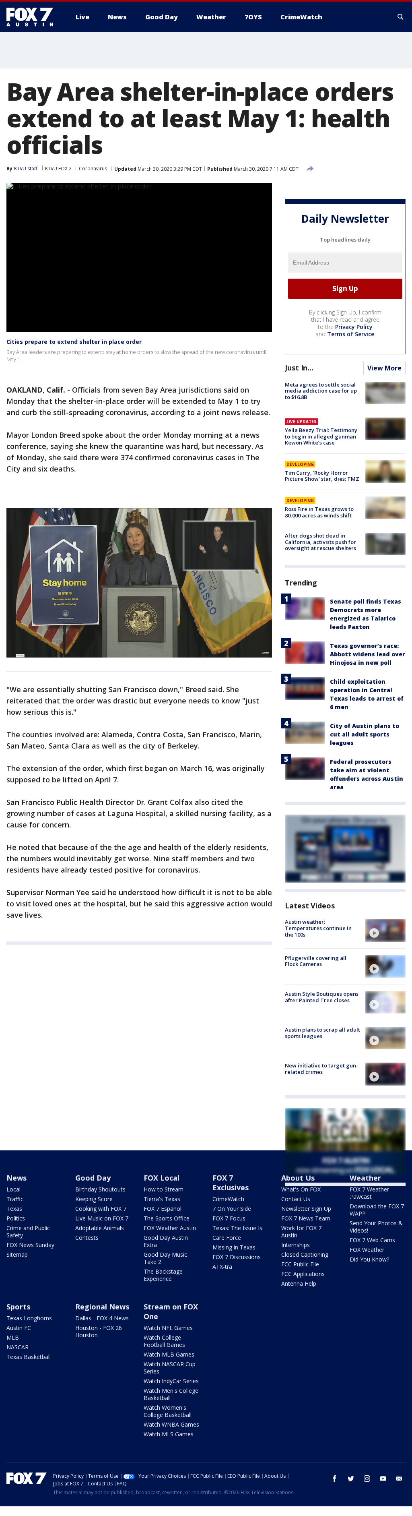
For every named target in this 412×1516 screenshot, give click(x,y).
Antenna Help (298, 1283)
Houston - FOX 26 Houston (98, 1331)
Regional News (102, 1306)
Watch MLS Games (169, 1434)
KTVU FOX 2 (58, 168)
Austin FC (18, 1328)
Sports (18, 1306)
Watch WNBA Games (171, 1424)
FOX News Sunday (30, 1245)
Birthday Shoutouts (100, 1189)
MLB (12, 1337)
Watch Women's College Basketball (168, 1411)
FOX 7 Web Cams (372, 1240)
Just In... (299, 367)
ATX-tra (222, 1266)
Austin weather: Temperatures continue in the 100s (318, 928)
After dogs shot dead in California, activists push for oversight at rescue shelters (320, 542)
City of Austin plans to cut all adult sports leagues (364, 734)
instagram (366, 1478)
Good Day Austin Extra (166, 1241)
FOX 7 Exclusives (230, 1182)
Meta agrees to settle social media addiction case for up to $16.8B (321, 391)
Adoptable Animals (99, 1228)
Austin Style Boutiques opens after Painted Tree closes (321, 997)
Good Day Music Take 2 (165, 1258)
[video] (385, 930)
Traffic (14, 1199)
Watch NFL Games (168, 1328)
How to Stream (163, 1189)
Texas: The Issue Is (237, 1228)
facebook (334, 1478)
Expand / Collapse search (401, 17)
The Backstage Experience (163, 1275)
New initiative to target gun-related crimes (321, 1068)
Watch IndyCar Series (171, 1381)
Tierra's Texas (162, 1199)
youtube (383, 1478)
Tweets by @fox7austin (320, 1195)
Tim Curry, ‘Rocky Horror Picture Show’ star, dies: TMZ (322, 476)
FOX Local (161, 1178)
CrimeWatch (228, 1199)
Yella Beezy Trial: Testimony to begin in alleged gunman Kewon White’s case (321, 436)
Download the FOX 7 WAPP (377, 1209)
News (16, 1178)
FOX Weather (367, 1249)
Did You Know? (369, 1259)
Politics (15, 1218)
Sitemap (17, 1254)
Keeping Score (94, 1199)
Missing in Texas (233, 1247)
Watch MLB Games (169, 1354)
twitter (350, 1478)
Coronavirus (93, 168)
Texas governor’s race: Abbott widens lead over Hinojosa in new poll (367, 654)
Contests (87, 1237)
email (399, 1478)
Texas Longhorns (29, 1318)
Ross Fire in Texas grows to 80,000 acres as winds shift (319, 512)
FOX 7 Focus (228, 1218)
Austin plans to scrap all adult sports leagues (322, 1033)
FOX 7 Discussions (236, 1257)
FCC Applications (303, 1274)
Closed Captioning (304, 1254)
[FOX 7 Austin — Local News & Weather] (33, 17)
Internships (295, 1245)
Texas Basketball (28, 1357)
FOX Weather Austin (170, 1228)
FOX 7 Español (162, 1208)
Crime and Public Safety (28, 1231)
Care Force (226, 1237)
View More (384, 368)
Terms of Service (350, 334)
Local (13, 1189)
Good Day (93, 1178)
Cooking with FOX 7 (100, 1208)
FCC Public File (300, 1264)
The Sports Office (167, 1218)
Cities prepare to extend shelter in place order (74, 341)
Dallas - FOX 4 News (102, 1318)
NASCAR (17, 1347)
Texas (14, 1208)
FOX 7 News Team (305, 1218)
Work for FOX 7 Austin (301, 1231)
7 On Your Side (231, 1208)
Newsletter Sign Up (306, 1208)
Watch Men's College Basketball (171, 1394)
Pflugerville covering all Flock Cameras (315, 961)
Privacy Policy (354, 327)
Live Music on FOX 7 (101, 1218)
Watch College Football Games (164, 1341)
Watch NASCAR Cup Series (170, 1367)
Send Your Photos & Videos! (376, 1226)
